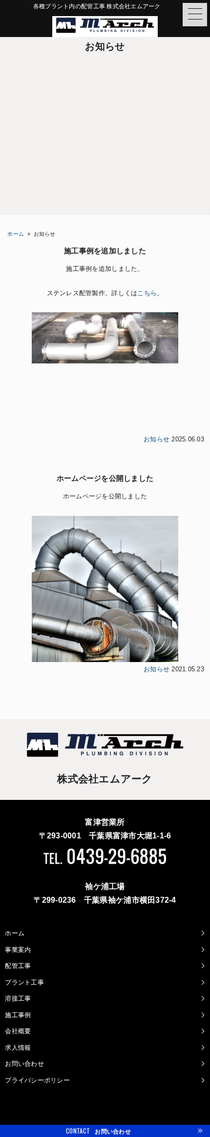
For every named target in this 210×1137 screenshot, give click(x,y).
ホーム (15, 234)
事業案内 (18, 949)
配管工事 (18, 965)
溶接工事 (18, 998)
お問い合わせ (24, 1063)
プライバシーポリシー (37, 1080)
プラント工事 (24, 982)
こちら (147, 293)
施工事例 (18, 1015)
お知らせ (156, 439)
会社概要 (18, 1031)
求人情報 (18, 1047)
